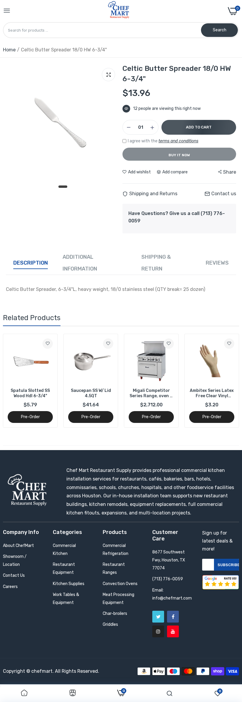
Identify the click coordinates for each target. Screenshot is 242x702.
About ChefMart (18, 545)
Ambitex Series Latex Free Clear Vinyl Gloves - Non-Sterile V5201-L (212, 393)
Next (224, 380)
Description (30, 263)
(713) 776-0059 (167, 579)
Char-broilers (115, 613)
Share (229, 172)
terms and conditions (178, 141)
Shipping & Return (156, 263)
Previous (17, 380)
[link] (47, 343)
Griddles (110, 624)
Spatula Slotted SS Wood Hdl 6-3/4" (30, 393)
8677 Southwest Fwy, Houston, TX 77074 (168, 560)
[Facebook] (173, 617)
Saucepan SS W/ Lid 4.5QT (91, 393)
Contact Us (14, 575)
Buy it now (179, 155)
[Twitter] (158, 617)
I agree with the (163, 141)
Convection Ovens (120, 583)
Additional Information (80, 263)
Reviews (217, 263)
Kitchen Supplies (68, 583)
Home (9, 50)
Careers (10, 586)
